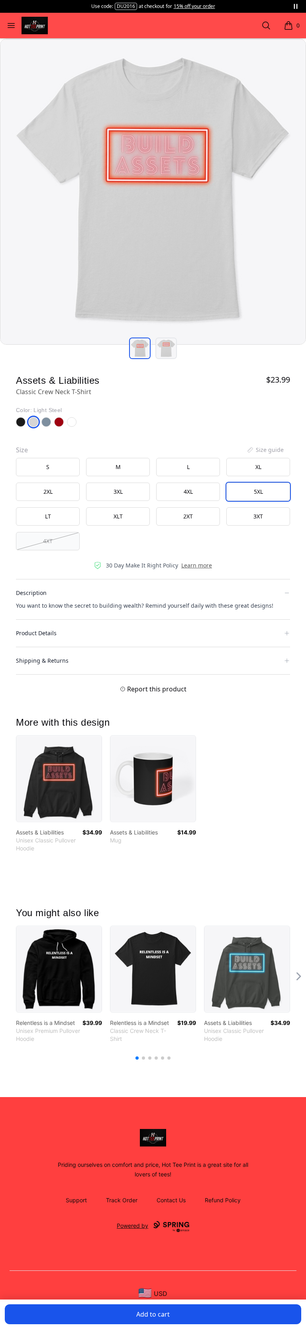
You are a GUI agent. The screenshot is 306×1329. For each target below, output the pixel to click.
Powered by (132, 1225)
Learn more (196, 565)
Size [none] (22, 450)
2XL (48, 491)
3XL (118, 491)
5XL (258, 491)
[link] (59, 779)
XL (258, 467)
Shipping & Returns (42, 660)
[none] (265, 450)
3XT (258, 516)
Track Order (121, 1200)
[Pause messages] (295, 6)
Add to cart (153, 1314)
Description (31, 593)
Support (76, 1200)
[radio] (48, 467)
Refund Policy (223, 1200)
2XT (188, 516)
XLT (118, 516)
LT (48, 516)
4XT (48, 541)
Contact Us (171, 1200)
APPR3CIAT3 (125, 6)
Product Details (36, 633)
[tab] (140, 348)
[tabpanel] (153, 192)
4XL (188, 491)
